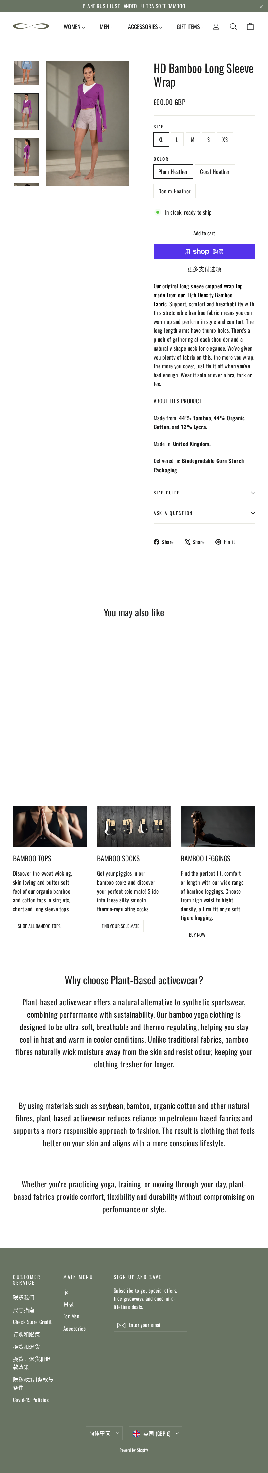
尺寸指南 (24, 1310)
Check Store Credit (32, 1322)
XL (161, 139)
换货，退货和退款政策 (32, 1363)
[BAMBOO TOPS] (50, 826)
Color (161, 158)
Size (159, 126)
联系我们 (24, 1297)
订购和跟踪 (26, 1334)
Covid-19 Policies (31, 1400)
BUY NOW (197, 934)
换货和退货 (26, 1346)
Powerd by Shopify (134, 1450)
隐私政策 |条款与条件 (33, 1383)
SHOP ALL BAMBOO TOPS (39, 925)
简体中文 (100, 1433)
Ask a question (173, 513)
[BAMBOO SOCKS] (134, 826)
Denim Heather (175, 191)
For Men (71, 1316)
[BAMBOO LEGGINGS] (218, 826)
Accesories (74, 1328)
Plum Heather (173, 171)
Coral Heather (215, 171)
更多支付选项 (204, 269)
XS (225, 139)
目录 (68, 1304)
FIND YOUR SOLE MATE (120, 925)
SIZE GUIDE (167, 492)
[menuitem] (74, 26)
